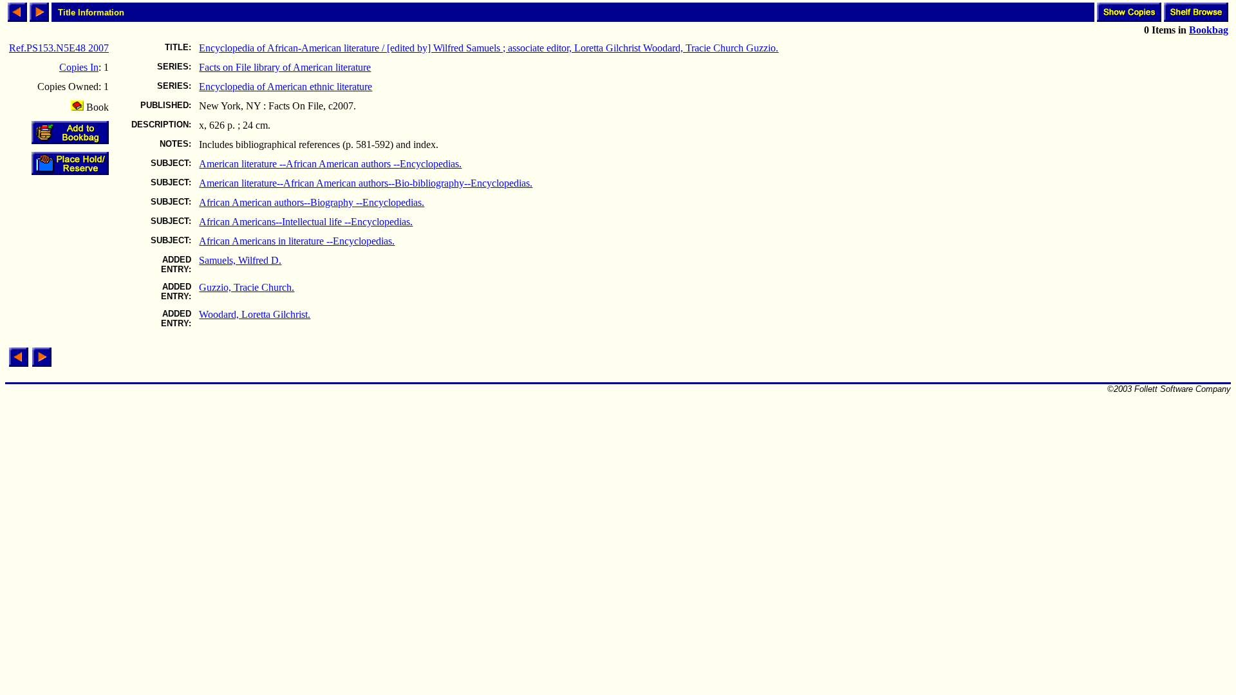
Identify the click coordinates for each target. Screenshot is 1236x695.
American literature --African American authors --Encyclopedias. (330, 163)
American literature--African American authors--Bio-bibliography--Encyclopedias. (365, 183)
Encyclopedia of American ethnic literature (285, 86)
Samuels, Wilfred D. (240, 260)
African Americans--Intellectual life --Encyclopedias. (306, 221)
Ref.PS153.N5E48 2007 (59, 47)
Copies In (78, 67)
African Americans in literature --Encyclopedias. (297, 241)
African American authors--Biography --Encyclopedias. (311, 202)
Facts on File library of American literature (285, 67)
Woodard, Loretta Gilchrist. (254, 314)
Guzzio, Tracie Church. (246, 287)
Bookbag (1208, 29)
